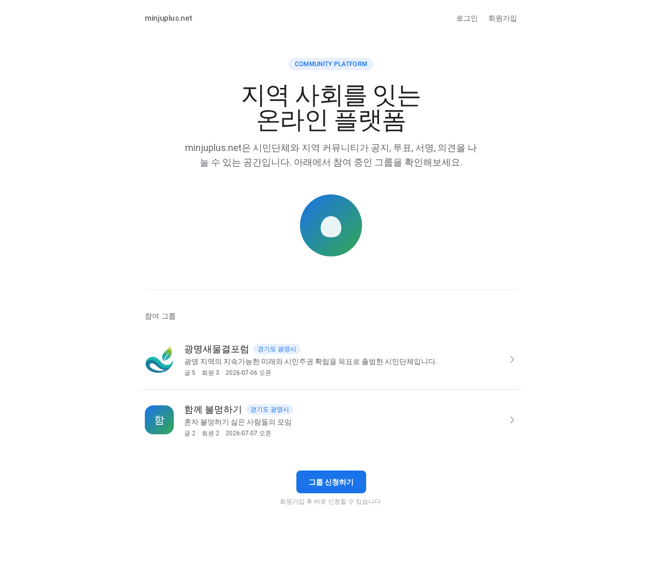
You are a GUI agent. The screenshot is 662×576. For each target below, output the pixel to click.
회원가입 (502, 18)
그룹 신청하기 (331, 482)
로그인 (467, 18)
